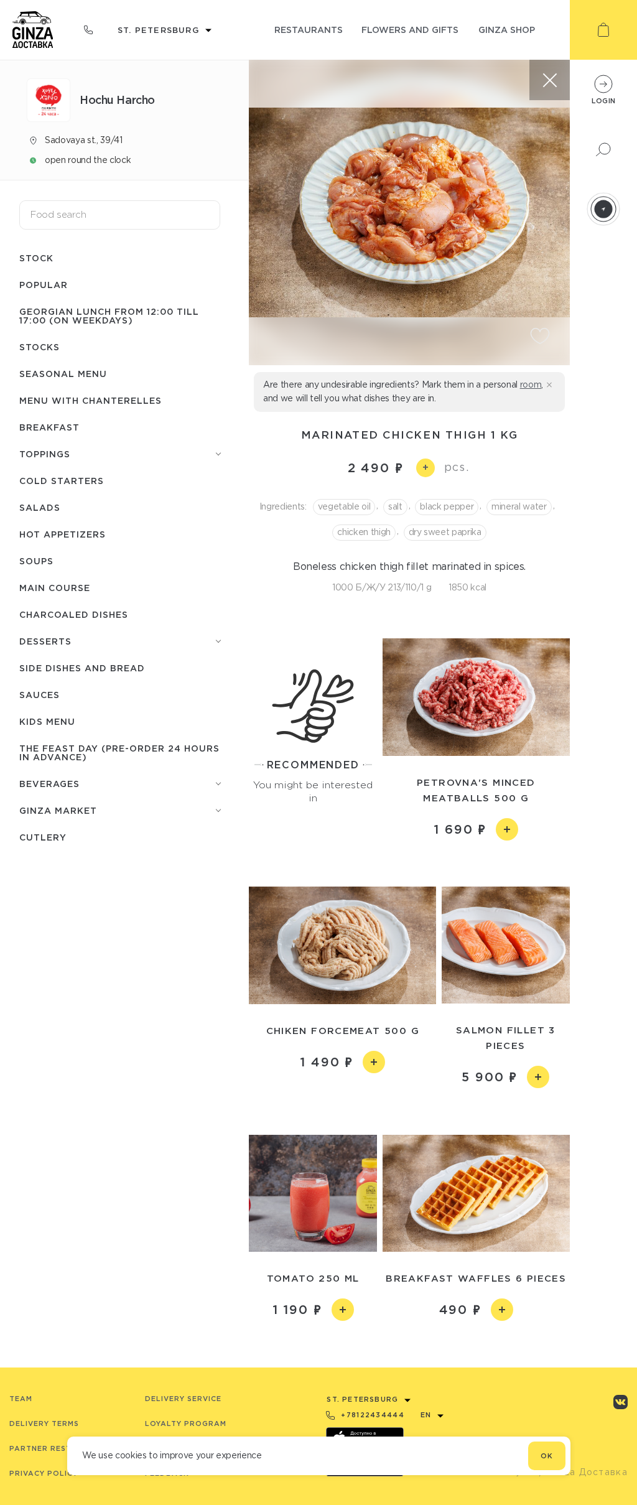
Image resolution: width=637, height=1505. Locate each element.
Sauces (39, 694)
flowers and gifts (409, 29)
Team (20, 1398)
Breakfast (49, 427)
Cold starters (61, 480)
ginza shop (506, 29)
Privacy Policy (43, 1473)
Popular (43, 284)
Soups (36, 561)
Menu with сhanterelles (90, 400)
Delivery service (183, 1398)
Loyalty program (185, 1423)
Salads (39, 507)
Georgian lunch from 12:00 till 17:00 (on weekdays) (109, 316)
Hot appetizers (62, 534)
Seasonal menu (63, 373)
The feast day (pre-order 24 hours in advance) (119, 752)
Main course (54, 587)
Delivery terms (44, 1423)
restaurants (308, 29)
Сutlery (43, 837)
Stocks (39, 347)
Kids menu (47, 721)
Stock (36, 258)
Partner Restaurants (60, 1448)
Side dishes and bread (82, 668)
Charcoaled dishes (73, 614)
